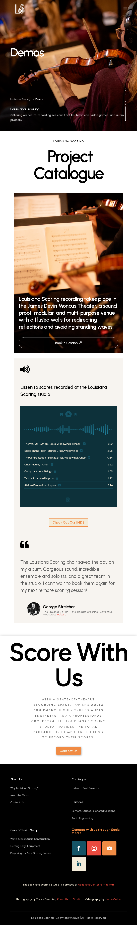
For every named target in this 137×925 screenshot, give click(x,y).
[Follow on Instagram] (94, 848)
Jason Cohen (113, 899)
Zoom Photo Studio (69, 899)
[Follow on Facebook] (79, 848)
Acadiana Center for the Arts (96, 884)
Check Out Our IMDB (68, 522)
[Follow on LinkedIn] (79, 864)
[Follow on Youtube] (109, 848)
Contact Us (68, 751)
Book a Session (66, 343)
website (61, 614)
